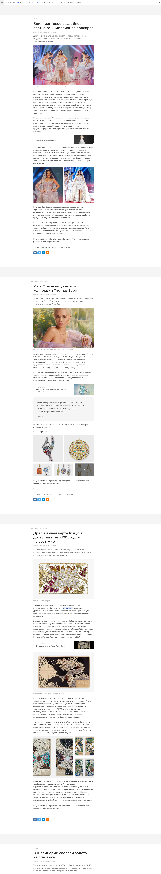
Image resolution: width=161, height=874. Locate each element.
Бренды (62, 2)
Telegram (66, 239)
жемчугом (67, 608)
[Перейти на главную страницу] (15, 2)
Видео (44, 2)
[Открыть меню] (2, 2)
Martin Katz (54, 231)
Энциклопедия (53, 2)
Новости (30, 2)
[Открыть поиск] (159, 2)
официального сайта (61, 722)
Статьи (37, 2)
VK (73, 239)
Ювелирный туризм (74, 2)
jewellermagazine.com (49, 489)
